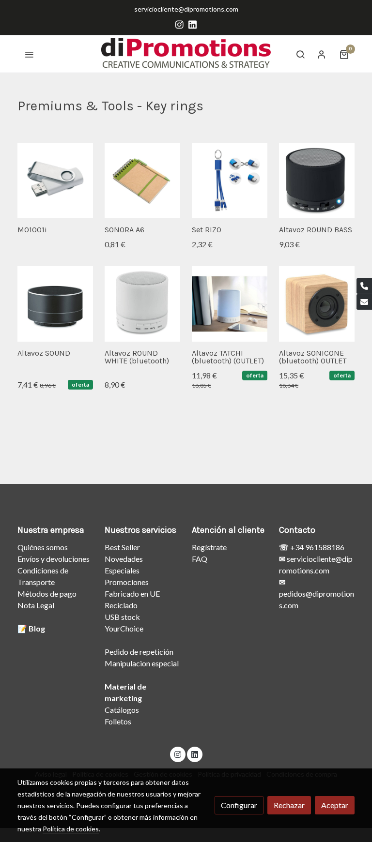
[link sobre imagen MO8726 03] (317, 180)
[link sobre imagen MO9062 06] (142, 304)
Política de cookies (71, 829)
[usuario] (321, 54)
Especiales (122, 570)
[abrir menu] (29, 54)
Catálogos (122, 709)
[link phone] (364, 286)
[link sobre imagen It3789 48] (142, 180)
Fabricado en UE (132, 593)
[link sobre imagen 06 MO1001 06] (55, 180)
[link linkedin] (192, 24)
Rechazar (289, 805)
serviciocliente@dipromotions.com (186, 9)
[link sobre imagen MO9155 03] (55, 304)
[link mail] (364, 302)
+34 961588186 (316, 547)
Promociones (127, 581)
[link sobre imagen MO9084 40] (317, 304)
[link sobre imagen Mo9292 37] (229, 180)
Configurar (239, 805)
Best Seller (122, 547)
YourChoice (124, 628)
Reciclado (121, 605)
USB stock (122, 616)
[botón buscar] (300, 54)
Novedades (124, 558)
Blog (37, 628)
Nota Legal (35, 605)
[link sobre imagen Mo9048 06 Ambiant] (229, 304)
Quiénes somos (42, 547)
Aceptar (334, 805)
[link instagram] (179, 24)
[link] (186, 54)
